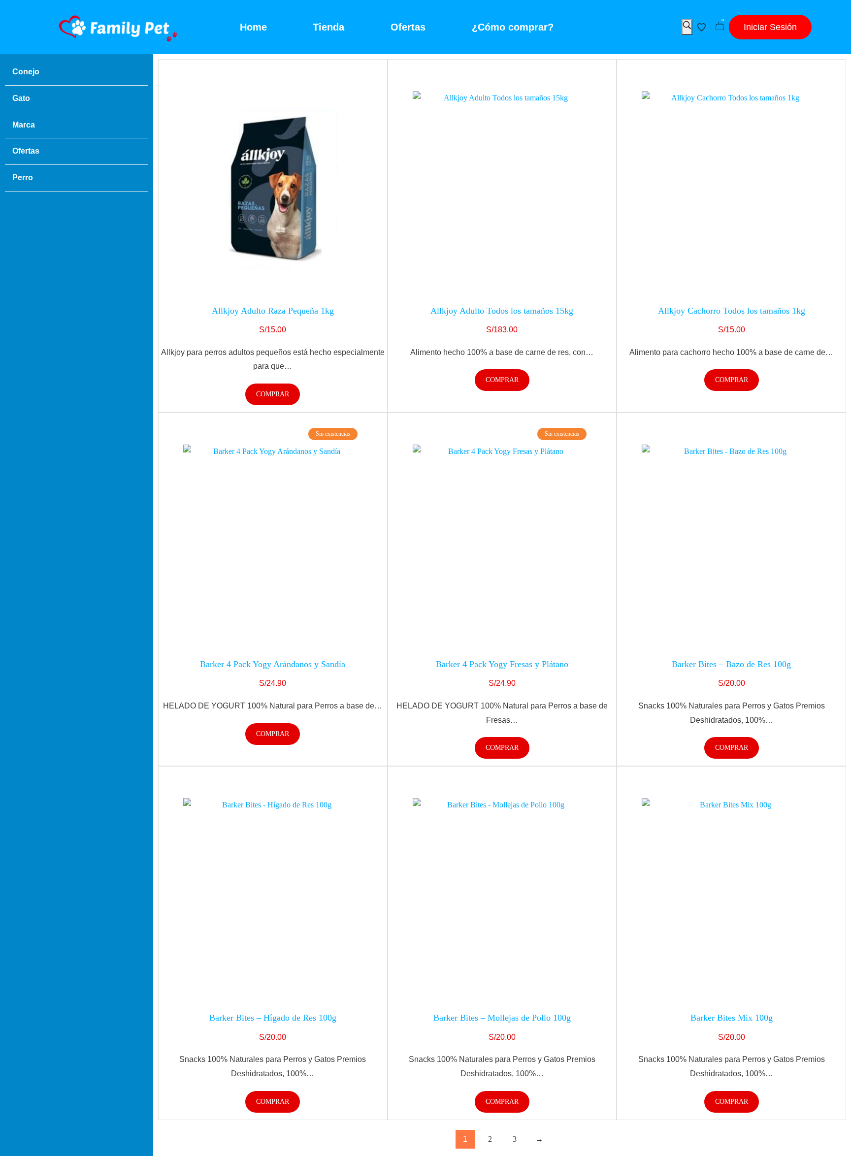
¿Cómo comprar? (512, 27)
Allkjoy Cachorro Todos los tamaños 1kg (731, 311)
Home (252, 27)
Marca (23, 125)
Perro (22, 177)
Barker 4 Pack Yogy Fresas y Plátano (502, 664)
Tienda (328, 27)
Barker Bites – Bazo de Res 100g (731, 664)
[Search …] (687, 27)
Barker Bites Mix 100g (731, 1018)
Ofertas (408, 27)
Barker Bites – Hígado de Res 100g (272, 1018)
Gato (21, 98)
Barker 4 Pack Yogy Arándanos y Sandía (272, 664)
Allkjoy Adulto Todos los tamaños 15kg (501, 311)
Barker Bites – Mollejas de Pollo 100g (502, 1018)
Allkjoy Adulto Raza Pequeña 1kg (273, 311)
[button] (770, 27)
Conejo (25, 71)
